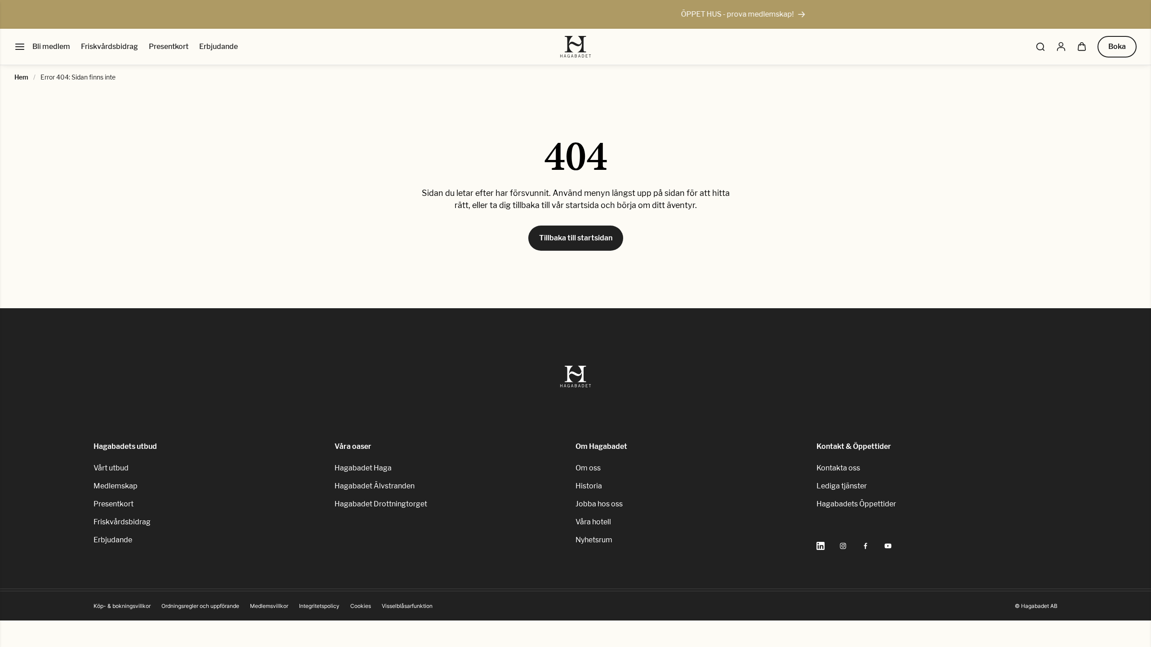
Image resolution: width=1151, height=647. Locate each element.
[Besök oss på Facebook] (865, 546)
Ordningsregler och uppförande (200, 606)
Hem (21, 77)
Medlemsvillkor (269, 606)
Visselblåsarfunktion (407, 606)
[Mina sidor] (1061, 47)
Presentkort (168, 46)
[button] (1040, 47)
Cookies (360, 606)
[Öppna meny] (19, 46)
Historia (589, 486)
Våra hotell (593, 522)
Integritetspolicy (319, 606)
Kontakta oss (838, 468)
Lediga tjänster (841, 486)
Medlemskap (116, 486)
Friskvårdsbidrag (109, 46)
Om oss (588, 468)
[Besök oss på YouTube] (888, 546)
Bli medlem (51, 46)
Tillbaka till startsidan (575, 238)
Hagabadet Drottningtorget (381, 504)
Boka (1117, 46)
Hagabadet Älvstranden (375, 486)
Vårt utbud (111, 468)
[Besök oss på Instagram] (843, 546)
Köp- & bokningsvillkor (122, 606)
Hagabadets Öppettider (856, 504)
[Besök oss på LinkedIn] (820, 546)
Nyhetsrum (594, 540)
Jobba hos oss (599, 504)
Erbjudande (218, 46)
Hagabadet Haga (363, 468)
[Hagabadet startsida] (575, 47)
